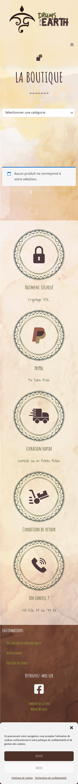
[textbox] (36, 112)
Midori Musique (39, 709)
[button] (71, 728)
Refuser (39, 768)
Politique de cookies (22, 778)
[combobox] (38, 112)
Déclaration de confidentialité (51, 778)
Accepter (39, 756)
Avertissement (14, 653)
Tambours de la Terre (39, 703)
